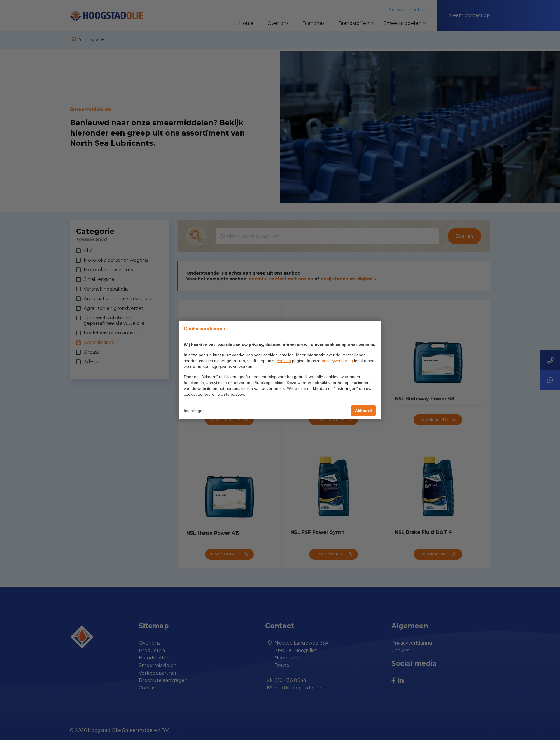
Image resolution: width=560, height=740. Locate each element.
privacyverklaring (337, 360)
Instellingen (194, 410)
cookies (284, 360)
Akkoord (363, 410)
